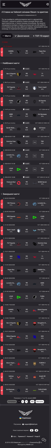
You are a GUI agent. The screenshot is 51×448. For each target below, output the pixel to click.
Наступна (39, 401)
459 (32, 401)
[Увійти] (47, 4)
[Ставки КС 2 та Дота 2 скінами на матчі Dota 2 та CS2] (25, 4)
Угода (36, 436)
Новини (29, 436)
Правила (21, 436)
